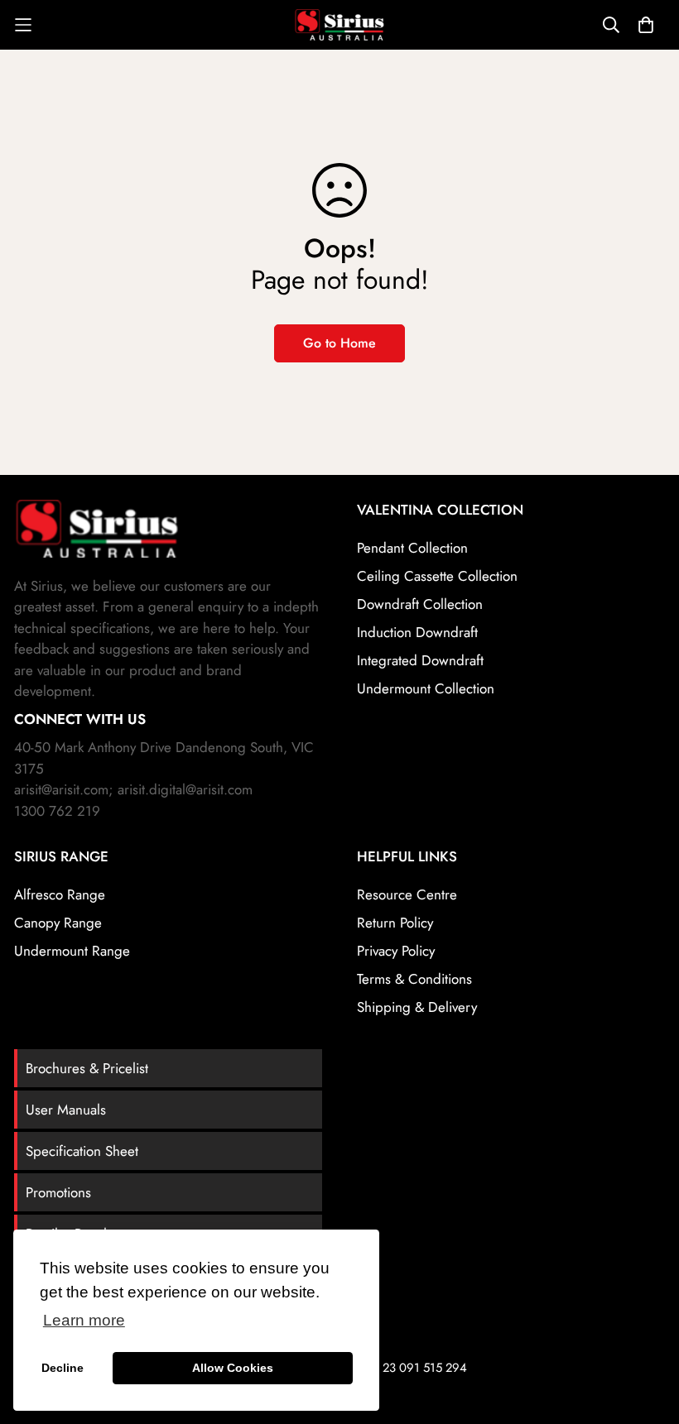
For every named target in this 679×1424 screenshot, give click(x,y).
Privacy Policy (396, 951)
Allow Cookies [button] (232, 1367)
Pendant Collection (412, 548)
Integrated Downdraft (420, 660)
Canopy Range (58, 923)
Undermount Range (72, 951)
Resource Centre (407, 894)
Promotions (58, 1192)
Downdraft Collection (420, 604)
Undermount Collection (425, 688)
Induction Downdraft (417, 632)
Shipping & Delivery (417, 1007)
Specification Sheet (82, 1151)
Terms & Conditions (414, 979)
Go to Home (339, 342)
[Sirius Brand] (339, 25)
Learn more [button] (84, 1320)
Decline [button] (62, 1367)
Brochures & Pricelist (87, 1068)
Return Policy (395, 923)
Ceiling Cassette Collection (437, 576)
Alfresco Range (59, 894)
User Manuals (66, 1110)
